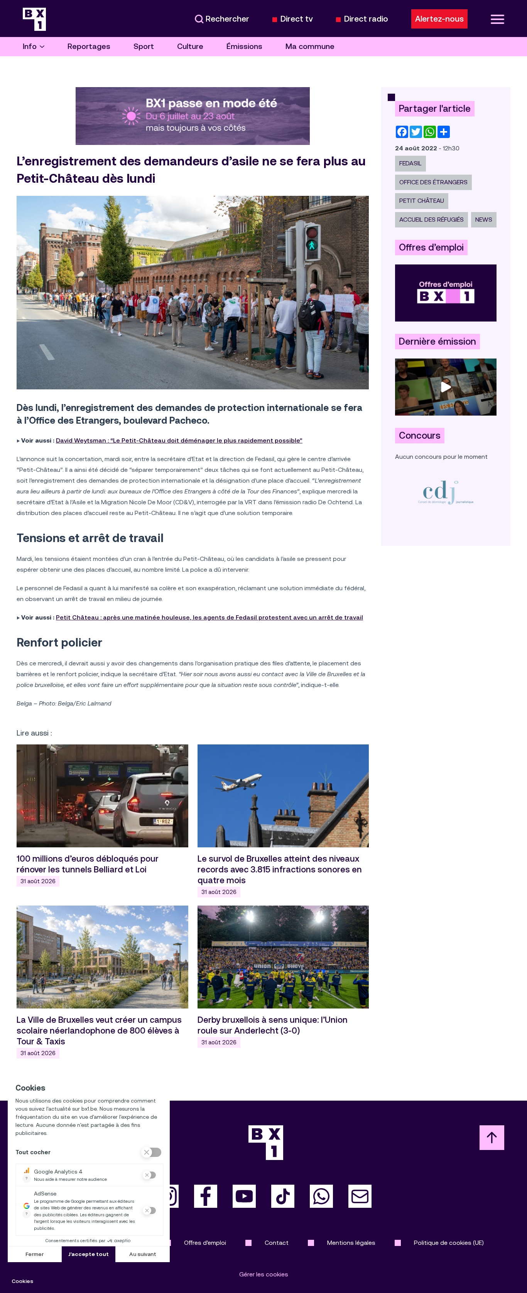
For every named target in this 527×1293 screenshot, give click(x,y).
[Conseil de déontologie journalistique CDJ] (445, 492)
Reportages (89, 46)
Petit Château (421, 200)
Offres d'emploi (205, 1242)
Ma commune (309, 46)
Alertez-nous (439, 19)
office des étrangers (433, 182)
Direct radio (366, 19)
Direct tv (296, 19)
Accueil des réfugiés (431, 219)
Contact (277, 1242)
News (483, 219)
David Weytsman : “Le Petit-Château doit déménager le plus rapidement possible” (179, 440)
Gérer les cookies (263, 1274)
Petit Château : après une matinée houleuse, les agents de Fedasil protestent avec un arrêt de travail (209, 617)
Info (30, 46)
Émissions (244, 46)
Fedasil (410, 163)
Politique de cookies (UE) (449, 1242)
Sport (143, 46)
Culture (190, 46)
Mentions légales (351, 1242)
